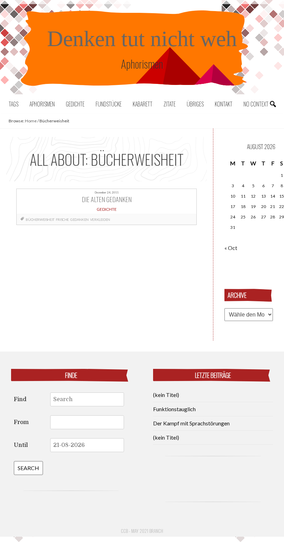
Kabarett (142, 104)
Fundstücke (109, 104)
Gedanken (79, 219)
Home (31, 120)
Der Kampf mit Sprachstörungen (191, 423)
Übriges (195, 104)
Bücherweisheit (40, 219)
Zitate (169, 104)
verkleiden (100, 219)
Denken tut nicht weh (142, 38)
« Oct (230, 247)
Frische (62, 219)
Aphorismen (42, 104)
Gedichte (75, 104)
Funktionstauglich (174, 409)
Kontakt (223, 104)
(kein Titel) (166, 394)
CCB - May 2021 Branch (142, 530)
